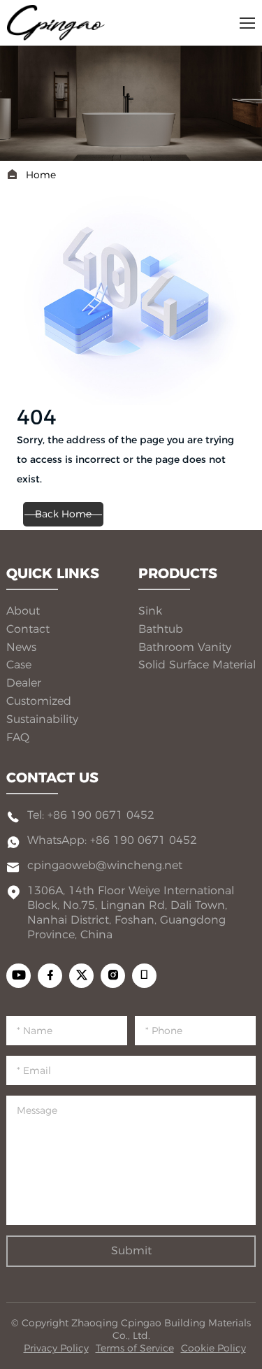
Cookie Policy (213, 1348)
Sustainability (42, 719)
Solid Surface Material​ (197, 664)
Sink (150, 610)
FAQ (17, 737)
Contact (28, 629)
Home (41, 175)
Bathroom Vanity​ (184, 647)
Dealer (23, 682)
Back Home (63, 514)
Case (18, 664)
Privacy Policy (56, 1348)
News (21, 647)
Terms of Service (135, 1348)
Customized (38, 701)
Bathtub (160, 629)
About (23, 610)
